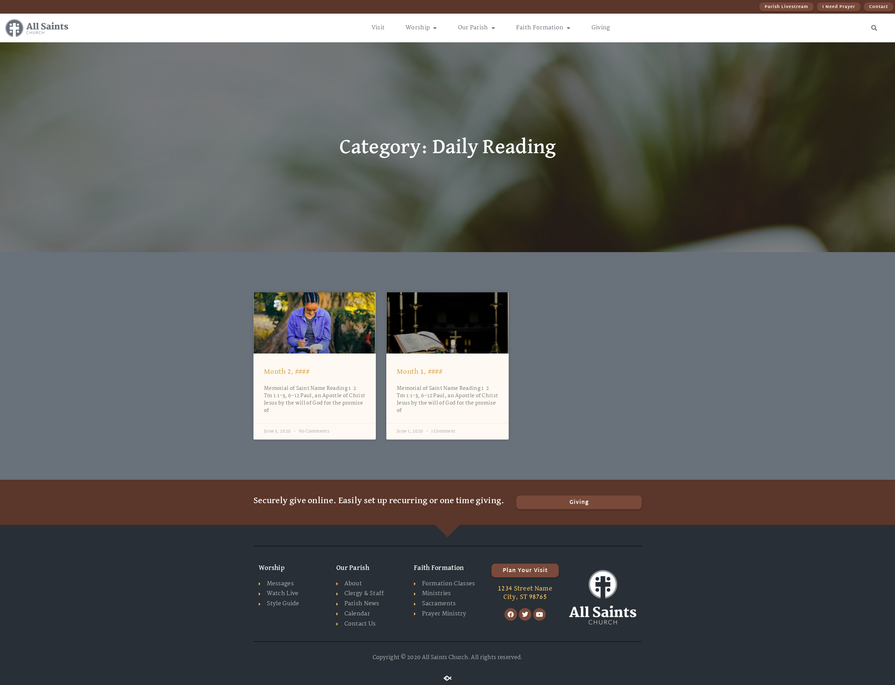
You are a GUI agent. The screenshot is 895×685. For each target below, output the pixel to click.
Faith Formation (540, 28)
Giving (601, 28)
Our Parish (473, 28)
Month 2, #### (286, 372)
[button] (874, 28)
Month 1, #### (419, 372)
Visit (378, 28)
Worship (418, 28)
